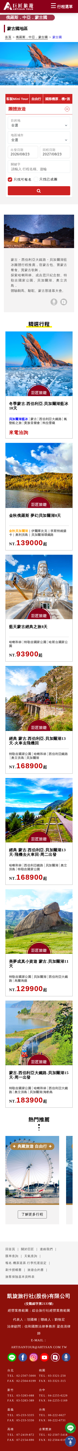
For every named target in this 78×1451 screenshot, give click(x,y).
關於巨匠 (27, 1249)
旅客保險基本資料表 (20, 1276)
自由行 (36, 99)
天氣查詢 (30, 1256)
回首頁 (10, 1249)
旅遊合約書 (36, 1269)
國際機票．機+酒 (57, 99)
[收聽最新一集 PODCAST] (70, 1441)
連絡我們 (46, 1249)
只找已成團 (48, 179)
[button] (34, 81)
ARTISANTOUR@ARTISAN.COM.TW (39, 1347)
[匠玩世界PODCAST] (53, 301)
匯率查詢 (11, 1256)
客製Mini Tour (17, 99)
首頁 (8, 37)
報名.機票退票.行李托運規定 (26, 1263)
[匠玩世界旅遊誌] (63, 301)
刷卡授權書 (13, 1269)
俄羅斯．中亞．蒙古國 (32, 37)
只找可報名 (23, 179)
